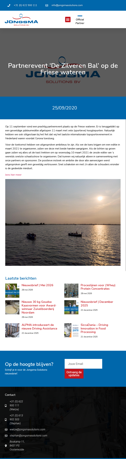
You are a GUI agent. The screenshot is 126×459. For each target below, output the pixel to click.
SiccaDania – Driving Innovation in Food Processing (94, 328)
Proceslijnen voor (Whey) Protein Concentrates (98, 287)
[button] (68, 19)
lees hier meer (13, 175)
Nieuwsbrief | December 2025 (97, 303)
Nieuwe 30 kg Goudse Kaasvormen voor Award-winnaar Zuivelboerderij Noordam (39, 307)
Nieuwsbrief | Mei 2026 (37, 285)
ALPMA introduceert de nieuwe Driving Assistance (40, 326)
